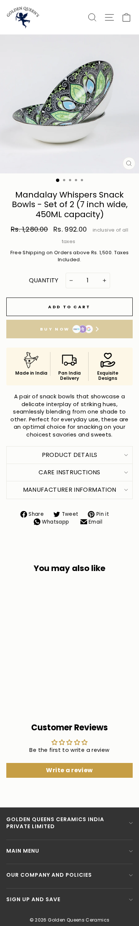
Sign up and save (33, 899)
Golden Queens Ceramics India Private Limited (55, 823)
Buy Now (55, 329)
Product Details (69, 455)
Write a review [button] (69, 770)
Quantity (43, 280)
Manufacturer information (69, 489)
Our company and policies (49, 875)
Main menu (22, 850)
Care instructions (69, 472)
